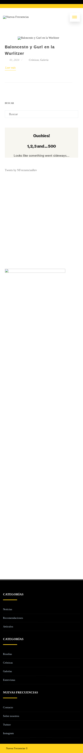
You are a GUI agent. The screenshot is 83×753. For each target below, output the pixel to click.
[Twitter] (61, 748)
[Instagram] (67, 748)
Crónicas (34, 59)
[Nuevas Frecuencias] (16, 17)
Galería (44, 59)
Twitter (7, 724)
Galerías (7, 671)
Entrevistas (9, 679)
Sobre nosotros (11, 715)
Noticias (7, 609)
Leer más (10, 67)
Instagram (8, 733)
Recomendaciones (13, 617)
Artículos (8, 626)
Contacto (8, 707)
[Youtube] (74, 748)
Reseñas (7, 654)
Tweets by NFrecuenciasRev (21, 170)
